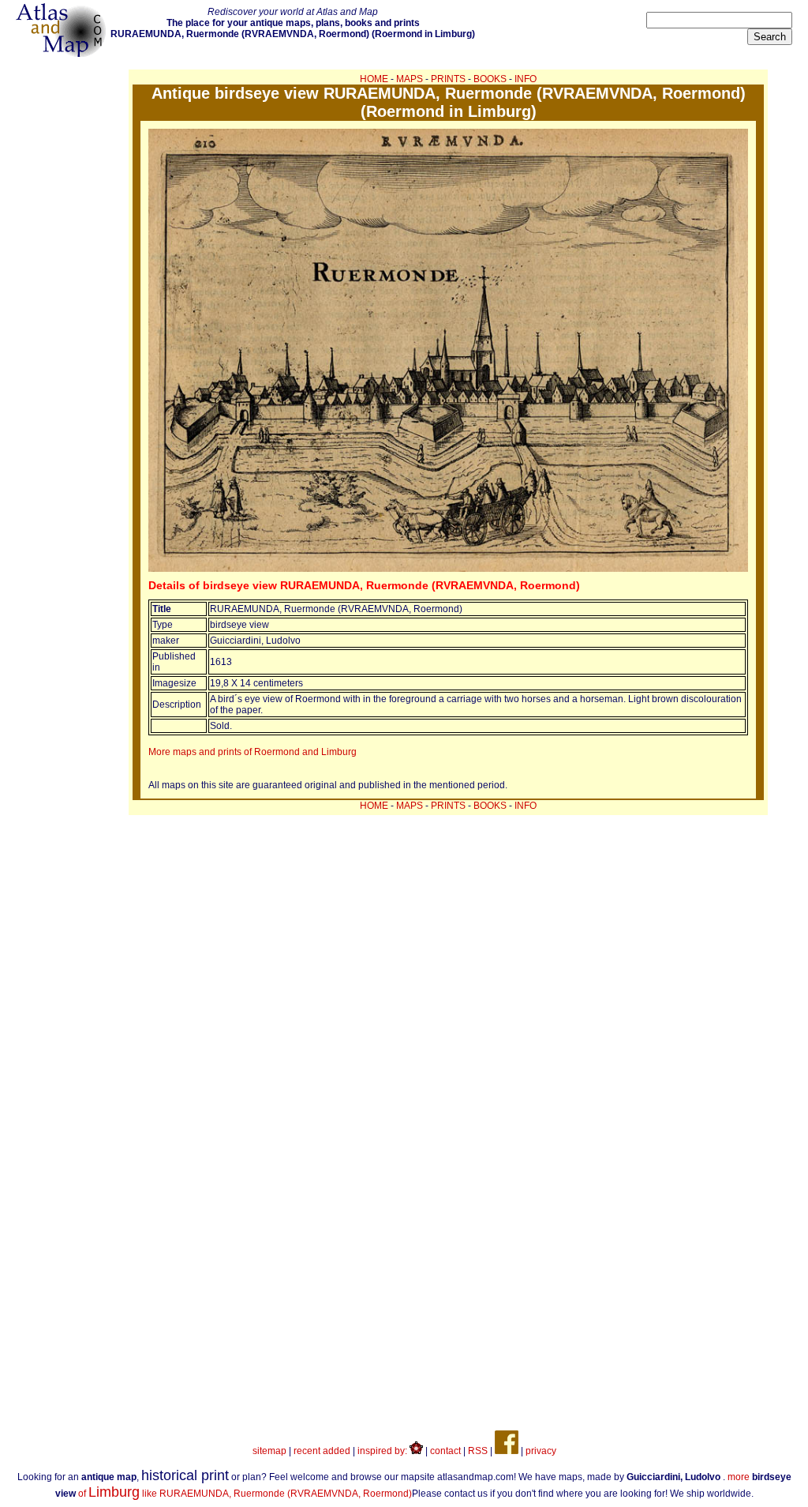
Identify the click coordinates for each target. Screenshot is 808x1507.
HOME (374, 79)
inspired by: (383, 1450)
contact (445, 1450)
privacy (541, 1450)
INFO (525, 79)
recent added (322, 1450)
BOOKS (490, 79)
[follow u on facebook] (506, 1450)
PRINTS (448, 79)
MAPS (409, 79)
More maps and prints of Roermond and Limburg (252, 751)
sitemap (269, 1450)
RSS (478, 1450)
